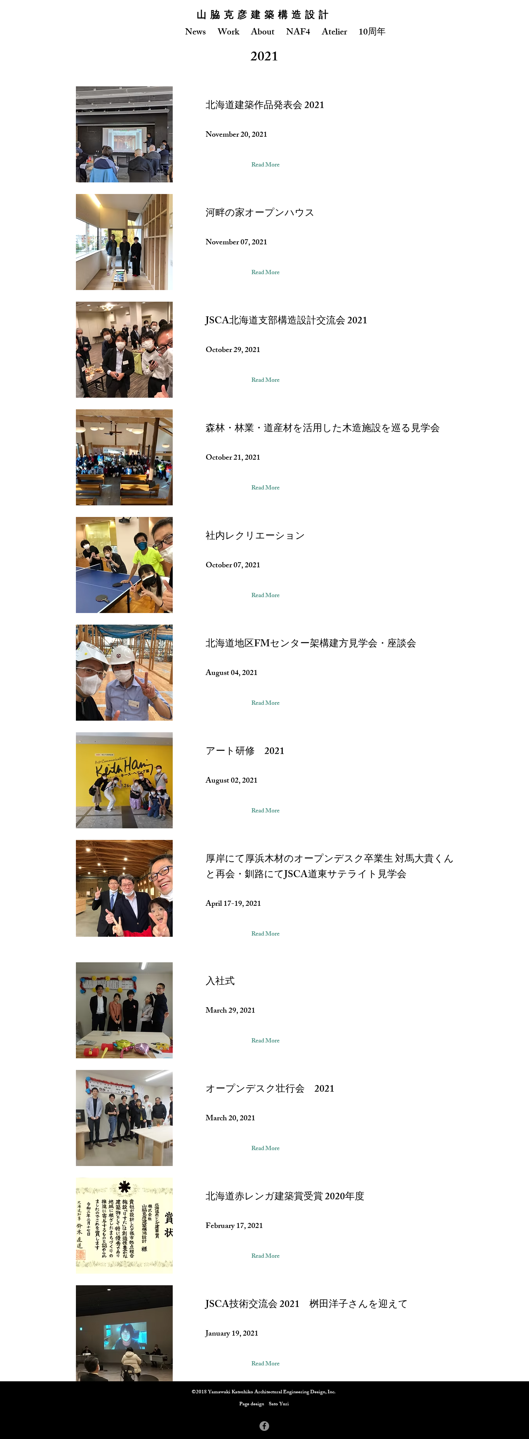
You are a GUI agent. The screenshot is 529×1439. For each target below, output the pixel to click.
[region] (264, 134)
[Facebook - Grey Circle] (264, 1426)
